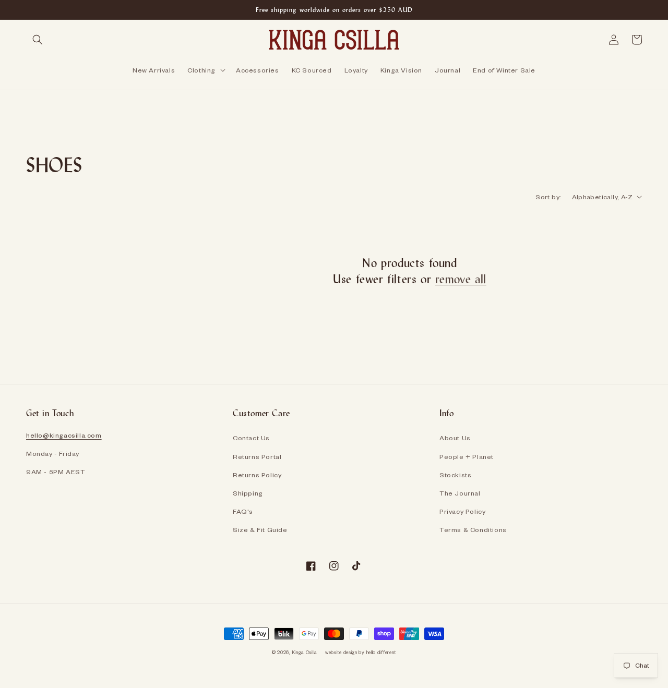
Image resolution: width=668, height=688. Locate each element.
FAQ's (243, 511)
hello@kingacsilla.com (64, 435)
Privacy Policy (462, 511)
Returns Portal (257, 456)
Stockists (455, 474)
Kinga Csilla (304, 652)
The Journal (460, 493)
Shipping (248, 493)
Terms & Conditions (473, 529)
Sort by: (548, 196)
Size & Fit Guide (260, 529)
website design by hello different (360, 652)
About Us (455, 437)
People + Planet (466, 456)
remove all (460, 278)
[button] (37, 39)
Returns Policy (257, 474)
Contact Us (251, 437)
